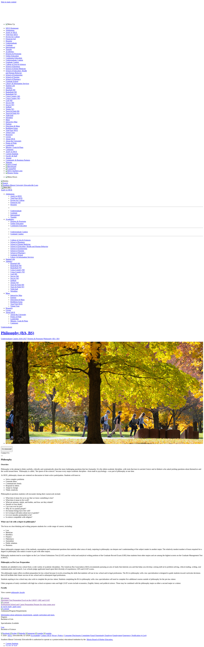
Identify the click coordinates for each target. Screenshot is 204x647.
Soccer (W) (10, 105)
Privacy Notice (57, 635)
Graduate (9, 45)
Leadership (10, 145)
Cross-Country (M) (13, 96)
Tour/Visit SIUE (16, 304)
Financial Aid (11, 39)
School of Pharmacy (13, 79)
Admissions (10, 30)
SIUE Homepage (12, 28)
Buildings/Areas (12, 128)
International (10, 47)
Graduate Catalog (12, 62)
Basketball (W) (11, 94)
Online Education (12, 56)
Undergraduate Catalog (14, 60)
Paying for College (13, 37)
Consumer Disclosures (72, 635)
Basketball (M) (11, 92)
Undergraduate (11, 43)
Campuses (9, 150)
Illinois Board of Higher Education (100, 639)
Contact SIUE (46, 635)
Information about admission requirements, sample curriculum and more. (28, 615)
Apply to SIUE (11, 32)
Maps (8, 120)
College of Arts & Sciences (16, 64)
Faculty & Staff (11, 156)
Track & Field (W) (12, 113)
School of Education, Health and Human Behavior (16, 72)
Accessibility (35, 635)
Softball (8, 107)
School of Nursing (12, 77)
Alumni (8, 158)
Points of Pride (11, 143)
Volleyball (9, 115)
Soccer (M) (10, 103)
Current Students (12, 154)
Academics (10, 52)
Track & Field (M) (12, 111)
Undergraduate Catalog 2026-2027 (14, 339)
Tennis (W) (10, 109)
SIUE (10, 635)
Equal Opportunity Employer (101, 635)
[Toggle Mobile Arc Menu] (6, 187)
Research (9, 135)
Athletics (9, 88)
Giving (8, 137)
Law (2, 627)
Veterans (9, 162)
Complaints (85, 635)
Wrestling (9, 118)
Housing (9, 41)
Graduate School (12, 81)
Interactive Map (11, 122)
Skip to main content (8, 2)
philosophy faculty (18, 592)
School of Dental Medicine (16, 69)
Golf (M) (9, 101)
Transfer (9, 49)
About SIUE (10, 139)
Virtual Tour (10, 132)
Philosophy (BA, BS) (17, 333)
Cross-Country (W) (13, 98)
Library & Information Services (17, 84)
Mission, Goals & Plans (14, 147)
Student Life (10, 86)
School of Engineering (14, 75)
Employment (117, 635)
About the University (13, 141)
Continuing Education (14, 58)
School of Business (13, 67)
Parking (8, 124)
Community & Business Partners (18, 160)
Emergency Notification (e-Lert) (135, 635)
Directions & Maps (13, 126)
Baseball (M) (10, 90)
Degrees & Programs (13, 54)
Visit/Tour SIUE (12, 35)
